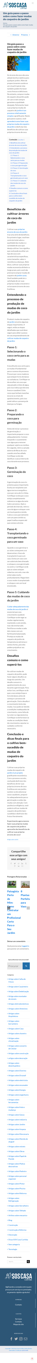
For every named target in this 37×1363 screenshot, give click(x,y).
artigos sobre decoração (17, 1058)
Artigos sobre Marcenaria (18, 1134)
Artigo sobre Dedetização (18, 991)
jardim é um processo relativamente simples (16, 113)
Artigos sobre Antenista (17, 1009)
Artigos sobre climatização (13, 1039)
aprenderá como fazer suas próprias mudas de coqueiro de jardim (18, 124)
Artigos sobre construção (18, 1053)
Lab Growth (25, 1350)
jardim (12, 322)
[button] (8, 908)
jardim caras (22, 275)
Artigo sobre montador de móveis (17, 997)
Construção (13, 1225)
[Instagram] (21, 1338)
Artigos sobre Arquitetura (13, 1014)
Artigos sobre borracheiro (13, 1022)
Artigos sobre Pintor (16, 1184)
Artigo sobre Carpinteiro (18, 986)
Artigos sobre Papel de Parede (17, 1157)
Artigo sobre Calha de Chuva (17, 980)
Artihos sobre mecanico (17, 1215)
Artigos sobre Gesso (16, 1115)
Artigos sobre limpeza (17, 1129)
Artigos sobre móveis (16, 1146)
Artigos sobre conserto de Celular (17, 1047)
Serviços (18, 1319)
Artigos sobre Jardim (12, 839)
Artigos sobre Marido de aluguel (18, 1140)
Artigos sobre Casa (15, 1028)
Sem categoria (14, 1244)
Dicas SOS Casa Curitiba (18, 1239)
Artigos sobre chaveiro (17, 1033)
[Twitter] (16, 1338)
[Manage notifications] (32, 1358)
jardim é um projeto (15, 773)
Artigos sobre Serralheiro (18, 1206)
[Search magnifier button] (26, 965)
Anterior (15, 35)
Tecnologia (12, 1249)
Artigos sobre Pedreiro (17, 1171)
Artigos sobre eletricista (18, 1080)
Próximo (24, 35)
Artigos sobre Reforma (17, 1193)
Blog (10, 1220)
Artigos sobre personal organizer (17, 1177)
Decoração (12, 1235)
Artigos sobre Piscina (16, 1188)
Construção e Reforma (17, 1230)
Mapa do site (18, 1324)
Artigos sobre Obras (16, 1151)
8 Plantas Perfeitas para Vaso (26, 899)
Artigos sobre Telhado (17, 1210)
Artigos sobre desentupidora (14, 1064)
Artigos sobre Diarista (17, 1071)
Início (5, 23)
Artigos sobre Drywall (17, 1075)
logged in (25, 946)
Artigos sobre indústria (17, 1119)
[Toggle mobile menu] (33, 3)
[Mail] (25, 1338)
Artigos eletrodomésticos (18, 1004)
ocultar (21, 140)
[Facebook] (11, 1338)
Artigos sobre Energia (17, 1090)
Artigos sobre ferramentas (13, 1101)
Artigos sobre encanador (18, 1085)
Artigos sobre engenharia (18, 1095)
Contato (18, 1305)
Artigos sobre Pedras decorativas (16, 1165)
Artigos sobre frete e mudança (16, 1108)
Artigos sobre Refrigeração (13, 1199)
